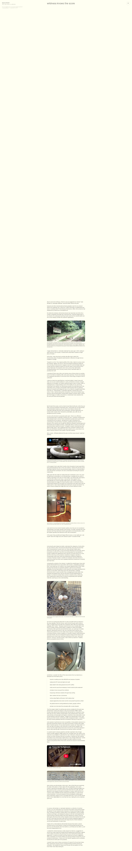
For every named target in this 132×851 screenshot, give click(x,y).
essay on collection (11, 4)
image (58, 482)
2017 (3, 4)
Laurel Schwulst (5, 2)
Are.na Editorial (5, 7)
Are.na (67, 302)
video (77, 342)
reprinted (72, 732)
